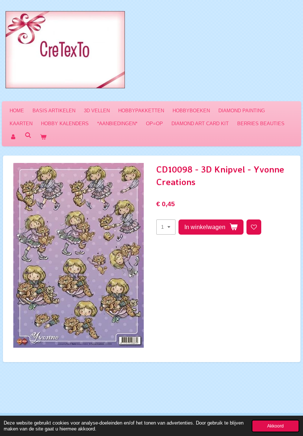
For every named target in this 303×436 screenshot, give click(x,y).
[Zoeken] (28, 135)
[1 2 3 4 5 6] (166, 227)
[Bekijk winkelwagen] (43, 136)
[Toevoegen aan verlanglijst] (254, 227)
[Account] (13, 136)
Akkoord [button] (275, 425)
